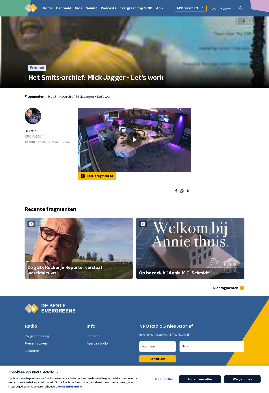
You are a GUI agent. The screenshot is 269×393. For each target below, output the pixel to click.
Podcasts (108, 8)
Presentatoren (36, 343)
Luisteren (32, 351)
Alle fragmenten (225, 288)
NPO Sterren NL (188, 8)
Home (47, 8)
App (159, 8)
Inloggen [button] (224, 8)
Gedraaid (63, 8)
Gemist (91, 8)
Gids (78, 8)
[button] (240, 8)
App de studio (97, 343)
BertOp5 (31, 131)
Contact (93, 336)
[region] (134, 140)
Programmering (37, 336)
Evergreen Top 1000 (136, 8)
